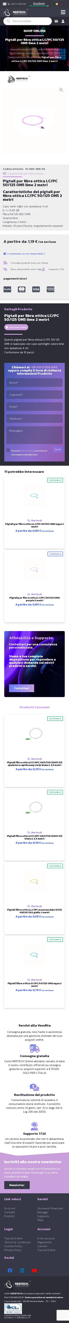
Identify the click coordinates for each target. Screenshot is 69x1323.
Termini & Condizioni (17, 1242)
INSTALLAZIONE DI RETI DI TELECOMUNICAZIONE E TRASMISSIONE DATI (34, 51)
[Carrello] (56, 21)
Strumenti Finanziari (50, 1208)
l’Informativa (26, 450)
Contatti (9, 1212)
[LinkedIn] (22, 1270)
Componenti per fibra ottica (24, 57)
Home (13, 49)
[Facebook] (10, 1270)
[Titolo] (7, 289)
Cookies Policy (13, 1246)
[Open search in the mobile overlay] (27, 21)
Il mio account (46, 1238)
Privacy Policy (13, 1250)
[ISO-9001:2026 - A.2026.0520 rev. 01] (34, 1308)
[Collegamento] (4, 4)
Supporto (43, 1216)
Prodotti (23, 49)
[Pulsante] (63, 12)
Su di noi (9, 1208)
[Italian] (58, 4)
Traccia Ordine (13, 1238)
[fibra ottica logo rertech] (15, 14)
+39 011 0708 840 (44, 367)
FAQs (40, 1220)
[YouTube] (34, 1270)
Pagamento (44, 1242)
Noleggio (42, 1212)
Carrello (42, 1246)
